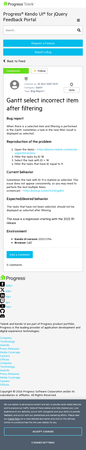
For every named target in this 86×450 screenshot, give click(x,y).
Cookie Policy (14, 418)
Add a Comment (20, 254)
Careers (5, 356)
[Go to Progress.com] (13, 280)
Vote (72, 90)
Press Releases (9, 348)
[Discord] (2, 317)
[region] (43, 424)
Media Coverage (10, 352)
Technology (7, 341)
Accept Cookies (43, 431)
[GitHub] (2, 312)
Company (6, 338)
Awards (4, 345)
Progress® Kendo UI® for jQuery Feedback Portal (35, 16)
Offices (4, 359)
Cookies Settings (42, 442)
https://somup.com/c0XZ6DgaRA (43, 190)
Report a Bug (43, 52)
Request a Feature (43, 43)
